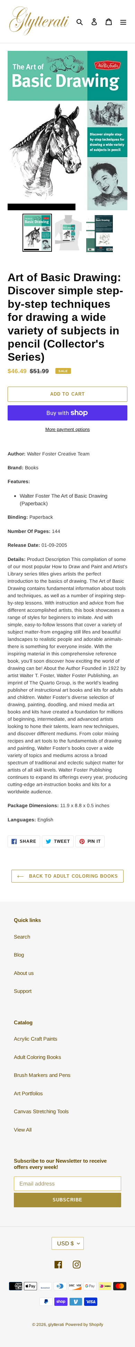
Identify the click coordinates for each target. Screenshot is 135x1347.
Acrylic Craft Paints (35, 1039)
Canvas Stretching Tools (41, 1111)
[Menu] (123, 21)
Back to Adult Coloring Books (72, 876)
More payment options (67, 429)
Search (22, 937)
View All (23, 1130)
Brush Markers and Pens (42, 1075)
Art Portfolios (28, 1093)
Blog (19, 955)
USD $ (65, 1243)
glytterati (56, 1324)
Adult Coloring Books (37, 1057)
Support (23, 991)
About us (24, 973)
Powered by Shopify (84, 1324)
